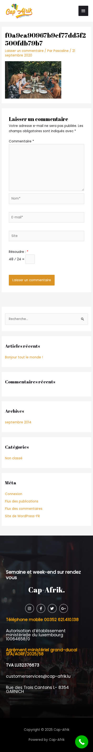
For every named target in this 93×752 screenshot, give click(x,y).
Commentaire (21, 141)
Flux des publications (21, 501)
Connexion (13, 494)
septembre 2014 (18, 422)
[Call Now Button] (81, 741)
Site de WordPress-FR (22, 516)
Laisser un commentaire (24, 51)
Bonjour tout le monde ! (24, 357)
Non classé (13, 458)
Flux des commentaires (23, 508)
